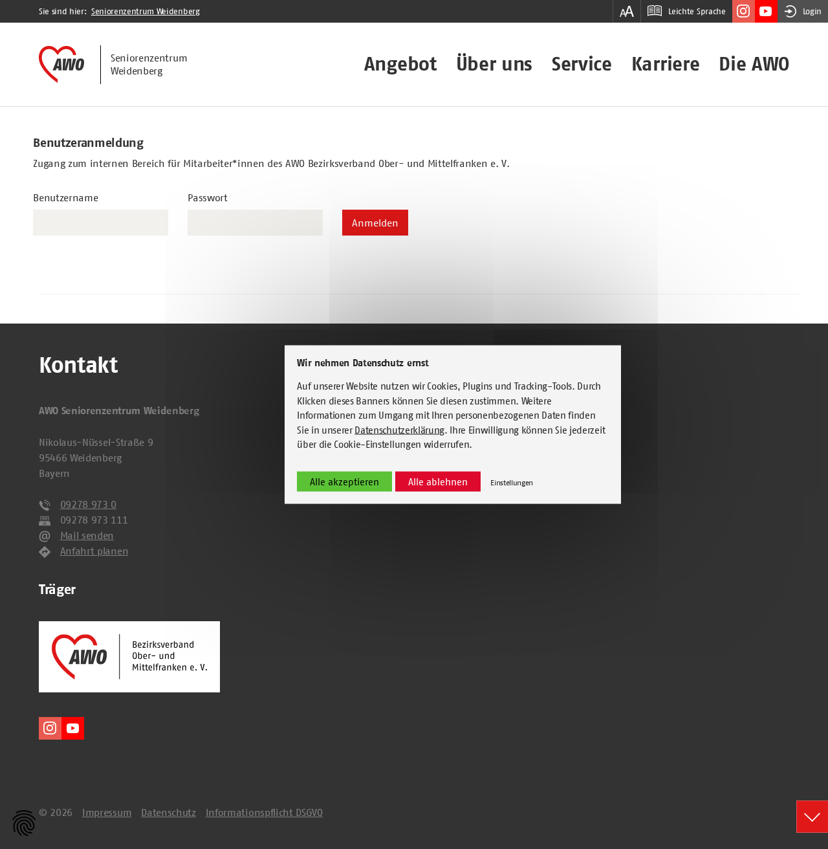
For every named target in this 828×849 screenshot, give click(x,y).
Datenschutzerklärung (399, 429)
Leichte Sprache (696, 11)
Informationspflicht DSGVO (264, 812)
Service (582, 64)
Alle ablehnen (438, 481)
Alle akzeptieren (344, 481)
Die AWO (754, 64)
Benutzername (65, 197)
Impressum (106, 812)
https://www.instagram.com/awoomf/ (743, 11)
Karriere (665, 64)
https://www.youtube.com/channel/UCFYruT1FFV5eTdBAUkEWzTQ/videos (766, 11)
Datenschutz (168, 812)
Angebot (400, 64)
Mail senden (87, 535)
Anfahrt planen (94, 551)
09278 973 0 (88, 504)
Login (812, 11)
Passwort (207, 197)
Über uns (494, 64)
